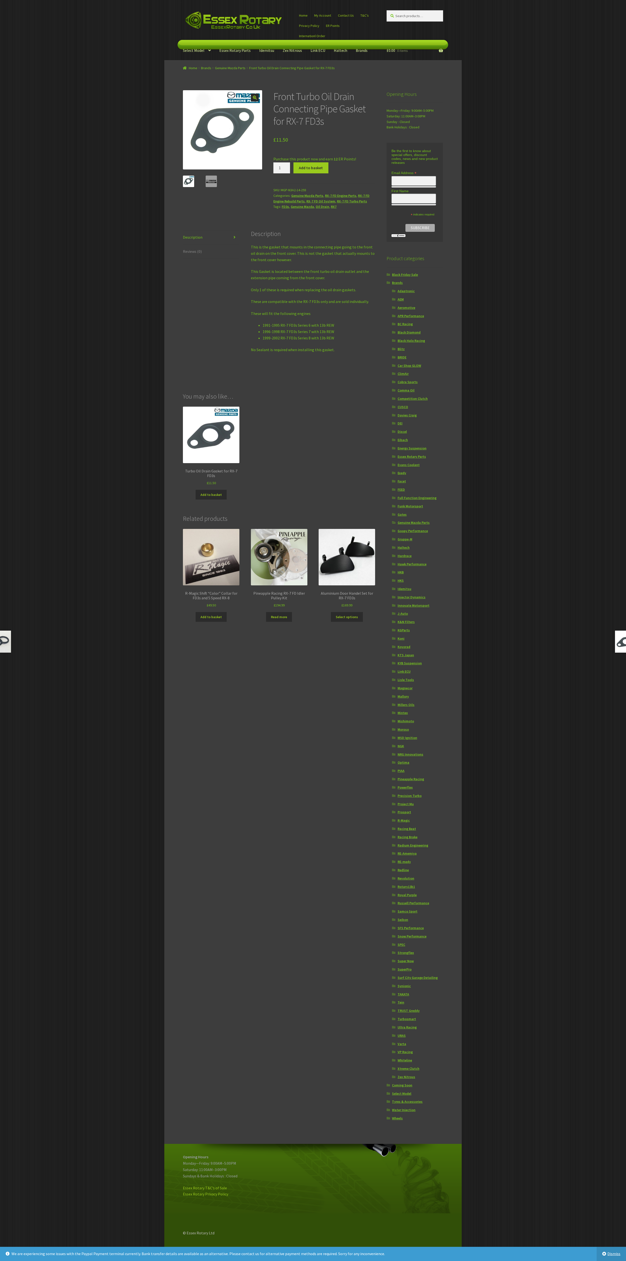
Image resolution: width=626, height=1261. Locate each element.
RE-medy (404, 861)
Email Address (403, 173)
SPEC (401, 944)
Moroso (403, 729)
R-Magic (404, 820)
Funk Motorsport (410, 506)
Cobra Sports (408, 382)
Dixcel (402, 431)
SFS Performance (411, 928)
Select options (347, 617)
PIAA (401, 771)
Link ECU (318, 50)
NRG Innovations (410, 754)
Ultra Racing (407, 1027)
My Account (322, 15)
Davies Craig (407, 415)
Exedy (402, 473)
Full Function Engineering (417, 498)
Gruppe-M (405, 539)
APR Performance (411, 316)
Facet (402, 481)
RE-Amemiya (407, 853)
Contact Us (346, 15)
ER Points (333, 25)
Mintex (403, 713)
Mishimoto (406, 721)
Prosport (404, 812)
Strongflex (406, 952)
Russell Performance (413, 903)
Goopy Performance (413, 531)
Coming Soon (402, 1085)
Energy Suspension (412, 448)
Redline (403, 870)
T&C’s (364, 15)
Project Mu (406, 804)
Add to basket (311, 167)
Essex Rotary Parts (235, 50)
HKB (401, 572)
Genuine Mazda (302, 206)
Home (303, 15)
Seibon (403, 919)
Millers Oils (406, 705)
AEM (401, 299)
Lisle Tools (406, 680)
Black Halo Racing (411, 340)
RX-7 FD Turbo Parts (352, 201)
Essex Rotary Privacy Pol (203, 1194)
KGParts (404, 630)
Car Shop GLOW (409, 365)
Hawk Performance (412, 564)
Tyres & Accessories (407, 1101)
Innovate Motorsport (413, 605)
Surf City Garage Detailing (418, 977)
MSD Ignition (407, 738)
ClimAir (403, 373)
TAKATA (403, 994)
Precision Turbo (410, 795)
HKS (401, 580)
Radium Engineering (413, 845)
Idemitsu (266, 50)
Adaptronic (406, 291)
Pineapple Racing (411, 779)
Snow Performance (412, 936)
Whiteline (405, 1060)
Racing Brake (407, 837)
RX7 (333, 206)
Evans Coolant (409, 465)
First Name (400, 191)
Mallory (403, 696)
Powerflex (405, 787)
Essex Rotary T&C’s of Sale (205, 1187)
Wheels (397, 1118)
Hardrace (405, 556)
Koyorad (404, 647)
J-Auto (403, 613)
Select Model (193, 50)
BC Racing (405, 324)
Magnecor (405, 688)
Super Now (406, 961)
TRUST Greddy (409, 1010)
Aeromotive (406, 307)
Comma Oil (406, 390)
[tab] (211, 237)
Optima (403, 762)
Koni (401, 638)
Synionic (404, 986)
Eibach (403, 440)
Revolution (406, 878)
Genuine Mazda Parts (230, 68)
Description (192, 237)
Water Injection (403, 1110)
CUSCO (403, 407)
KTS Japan (406, 655)
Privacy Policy (309, 25)
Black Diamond (409, 332)
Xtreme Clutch (408, 1068)
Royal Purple (407, 895)
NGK (401, 746)
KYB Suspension (410, 663)
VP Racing (405, 1052)
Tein (401, 1002)
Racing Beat (407, 828)
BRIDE (402, 357)
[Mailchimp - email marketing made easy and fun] (398, 235)
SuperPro (405, 969)
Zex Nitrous (292, 50)
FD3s (285, 206)
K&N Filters (406, 622)
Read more (279, 617)
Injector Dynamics (411, 597)
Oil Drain (322, 206)
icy (226, 1194)
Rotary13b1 (406, 886)
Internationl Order (312, 36)
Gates (402, 514)
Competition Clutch (413, 398)
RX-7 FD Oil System (320, 201)
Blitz (401, 349)
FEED (401, 489)
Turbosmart (407, 1019)
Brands (362, 50)
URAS (402, 1035)
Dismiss (613, 1253)
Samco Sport (407, 911)
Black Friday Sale (405, 274)
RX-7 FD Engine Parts (340, 195)
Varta (402, 1044)
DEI (400, 423)
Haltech (340, 50)
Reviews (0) (192, 251)
